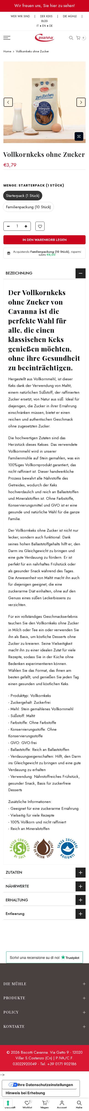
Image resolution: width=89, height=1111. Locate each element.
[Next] (81, 102)
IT (38, 26)
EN (44, 26)
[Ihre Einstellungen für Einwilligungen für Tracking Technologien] (8, 1103)
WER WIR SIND (20, 16)
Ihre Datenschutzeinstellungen (45, 1084)
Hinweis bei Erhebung (25, 1093)
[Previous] (8, 102)
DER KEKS (46, 16)
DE (51, 26)
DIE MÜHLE (70, 16)
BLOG (44, 21)
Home (7, 51)
